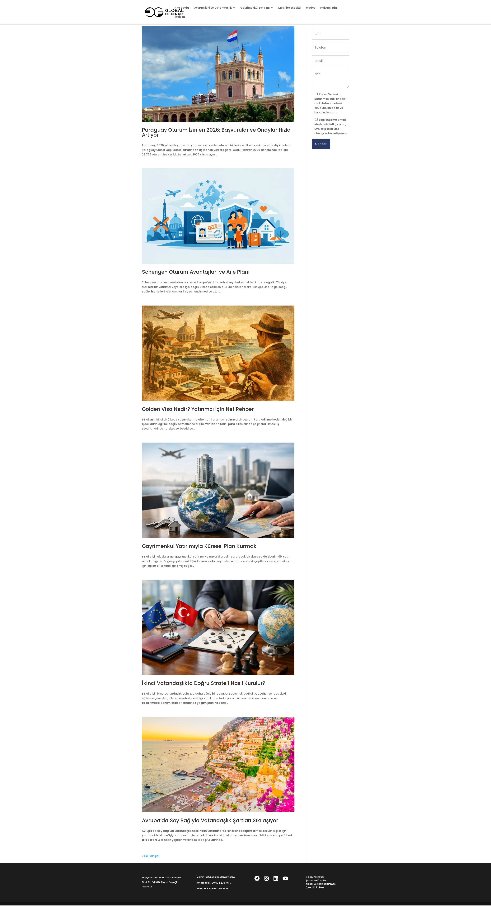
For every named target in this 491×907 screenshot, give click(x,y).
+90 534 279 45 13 (220, 882)
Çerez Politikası (315, 887)
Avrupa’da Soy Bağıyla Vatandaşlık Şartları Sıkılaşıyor (210, 820)
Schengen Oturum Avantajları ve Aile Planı (196, 271)
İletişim (180, 17)
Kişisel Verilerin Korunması (321, 884)
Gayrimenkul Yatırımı (255, 8)
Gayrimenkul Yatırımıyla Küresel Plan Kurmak (199, 546)
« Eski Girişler (151, 856)
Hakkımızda (328, 8)
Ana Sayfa (182, 8)
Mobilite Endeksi (289, 8)
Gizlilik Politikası (315, 877)
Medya (311, 8)
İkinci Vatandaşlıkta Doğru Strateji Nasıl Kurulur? (203, 683)
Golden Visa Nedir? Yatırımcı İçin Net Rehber (198, 409)
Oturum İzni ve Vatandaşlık (213, 8)
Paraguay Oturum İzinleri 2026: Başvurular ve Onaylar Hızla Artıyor (216, 132)
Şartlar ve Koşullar (316, 880)
